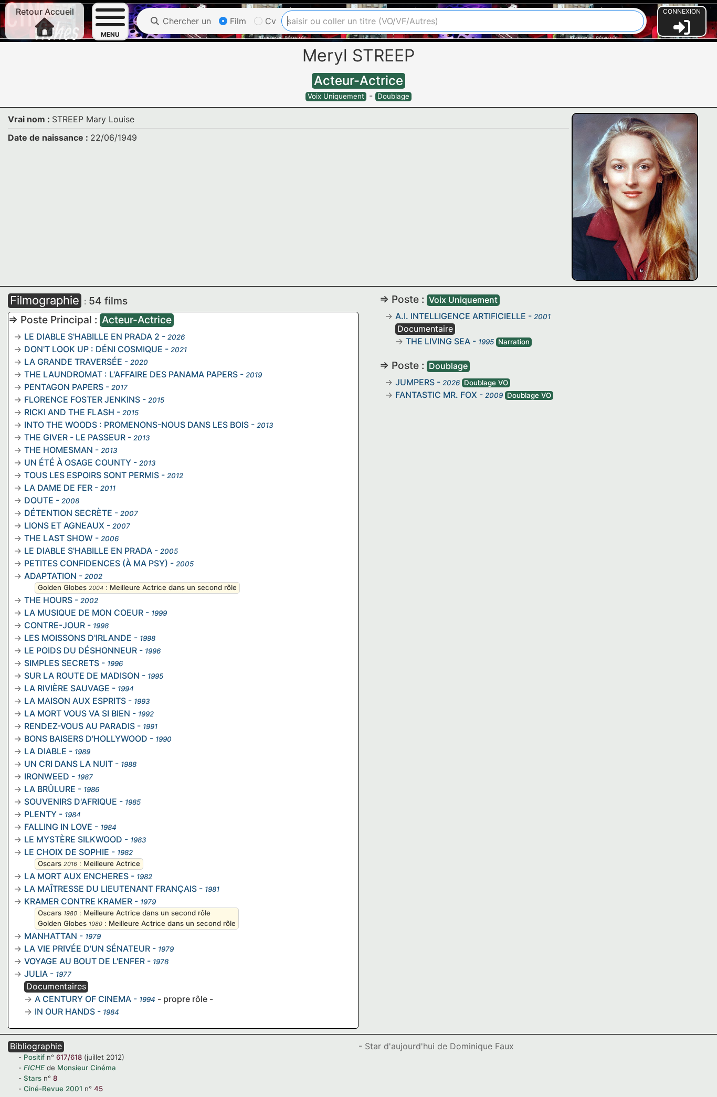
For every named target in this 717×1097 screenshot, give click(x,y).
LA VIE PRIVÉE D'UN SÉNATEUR (87, 948)
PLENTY (40, 814)
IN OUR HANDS (65, 1011)
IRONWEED (46, 776)
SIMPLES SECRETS (61, 663)
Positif (34, 1057)
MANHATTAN (50, 936)
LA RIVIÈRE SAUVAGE (67, 688)
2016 (70, 864)
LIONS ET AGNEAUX (64, 525)
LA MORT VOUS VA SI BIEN (77, 713)
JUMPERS (415, 382)
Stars (32, 1078)
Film (236, 21)
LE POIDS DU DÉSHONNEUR (80, 650)
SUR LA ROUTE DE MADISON (82, 675)
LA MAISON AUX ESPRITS (75, 700)
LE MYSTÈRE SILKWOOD (73, 839)
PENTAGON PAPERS (63, 387)
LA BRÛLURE (50, 789)
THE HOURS (48, 600)
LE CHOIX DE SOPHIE (66, 852)
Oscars (49, 863)
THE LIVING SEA (438, 341)
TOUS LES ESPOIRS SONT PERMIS (91, 475)
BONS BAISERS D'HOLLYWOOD (85, 738)
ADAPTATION (50, 576)
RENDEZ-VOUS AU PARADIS (79, 726)
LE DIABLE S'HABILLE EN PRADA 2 (92, 336)
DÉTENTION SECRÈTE (68, 513)
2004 (96, 588)
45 (98, 1088)
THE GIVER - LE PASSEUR (74, 437)
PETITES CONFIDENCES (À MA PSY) (96, 563)
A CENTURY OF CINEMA (83, 999)
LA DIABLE (45, 751)
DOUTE (39, 500)
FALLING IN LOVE (58, 826)
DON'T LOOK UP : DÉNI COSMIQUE (93, 349)
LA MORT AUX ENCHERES (76, 876)
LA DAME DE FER (58, 487)
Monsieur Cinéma (86, 1067)
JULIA (36, 973)
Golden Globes (62, 587)
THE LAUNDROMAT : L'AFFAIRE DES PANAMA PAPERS (131, 374)
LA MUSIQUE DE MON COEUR (83, 612)
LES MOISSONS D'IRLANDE (78, 637)
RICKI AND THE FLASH (69, 412)
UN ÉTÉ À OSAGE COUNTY (77, 462)
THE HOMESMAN (58, 450)
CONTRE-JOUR (54, 625)
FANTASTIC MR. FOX (436, 394)
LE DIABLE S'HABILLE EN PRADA (88, 550)
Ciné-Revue (44, 1088)
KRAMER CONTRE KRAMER (78, 901)
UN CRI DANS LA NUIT (68, 763)
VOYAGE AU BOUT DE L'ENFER (84, 961)
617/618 (69, 1057)
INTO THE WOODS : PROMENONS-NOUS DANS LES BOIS (136, 424)
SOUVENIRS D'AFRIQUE (70, 801)
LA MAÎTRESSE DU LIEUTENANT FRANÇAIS (110, 888)
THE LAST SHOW (58, 538)
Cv (269, 21)
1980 (70, 913)
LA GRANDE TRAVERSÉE (73, 361)
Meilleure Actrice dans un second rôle (173, 587)
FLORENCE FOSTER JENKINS (82, 399)
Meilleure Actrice (111, 863)
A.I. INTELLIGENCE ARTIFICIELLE (460, 316)
